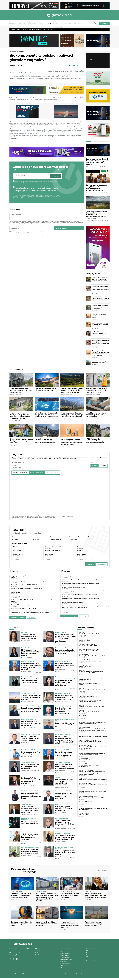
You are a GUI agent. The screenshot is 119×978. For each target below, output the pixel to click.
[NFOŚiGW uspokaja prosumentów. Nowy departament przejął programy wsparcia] (98, 430)
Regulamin (30, 221)
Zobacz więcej (102, 564)
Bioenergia (20, 51)
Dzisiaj (36, 472)
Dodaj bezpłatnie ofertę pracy (69, 616)
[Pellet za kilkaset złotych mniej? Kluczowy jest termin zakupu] (88, 317)
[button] (95, 23)
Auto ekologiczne (64, 957)
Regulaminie (15, 197)
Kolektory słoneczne (55, 539)
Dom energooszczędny (66, 959)
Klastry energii (35, 539)
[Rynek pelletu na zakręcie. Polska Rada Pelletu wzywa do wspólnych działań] (88, 299)
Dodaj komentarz (61, 228)
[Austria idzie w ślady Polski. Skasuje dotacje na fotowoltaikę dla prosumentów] (21, 380)
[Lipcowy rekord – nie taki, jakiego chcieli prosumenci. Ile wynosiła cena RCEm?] (21, 430)
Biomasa (33, 537)
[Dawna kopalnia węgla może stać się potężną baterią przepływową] (88, 308)
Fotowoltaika (15, 539)
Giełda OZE (42, 23)
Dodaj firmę (90, 564)
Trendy (62, 951)
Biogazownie (15, 537)
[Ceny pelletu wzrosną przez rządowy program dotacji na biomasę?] (88, 326)
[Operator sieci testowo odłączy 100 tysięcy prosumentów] (47, 380)
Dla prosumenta (52, 23)
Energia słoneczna (65, 953)
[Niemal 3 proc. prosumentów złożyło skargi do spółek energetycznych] (98, 404)
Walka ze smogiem (65, 965)
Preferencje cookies (91, 961)
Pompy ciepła (73, 539)
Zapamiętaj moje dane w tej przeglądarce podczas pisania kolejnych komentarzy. (31, 232)
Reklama (88, 957)
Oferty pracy (31, 23)
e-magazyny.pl (30, 872)
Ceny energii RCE (66, 23)
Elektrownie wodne (74, 537)
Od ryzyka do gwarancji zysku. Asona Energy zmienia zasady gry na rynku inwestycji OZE (31, 29)
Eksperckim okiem (79, 23)
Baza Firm (22, 23)
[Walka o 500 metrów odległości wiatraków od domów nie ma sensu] (88, 335)
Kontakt (88, 953)
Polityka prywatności (91, 948)
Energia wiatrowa (93, 537)
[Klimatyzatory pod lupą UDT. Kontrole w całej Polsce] (88, 363)
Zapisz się (55, 176)
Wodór (62, 967)
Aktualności (12, 23)
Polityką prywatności (54, 221)
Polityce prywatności (25, 197)
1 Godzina (103, 465)
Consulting (53, 537)
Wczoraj (20, 472)
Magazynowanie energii (66, 963)
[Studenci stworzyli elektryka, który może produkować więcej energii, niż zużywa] (88, 280)
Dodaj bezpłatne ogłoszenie (18, 617)
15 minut (94, 465)
